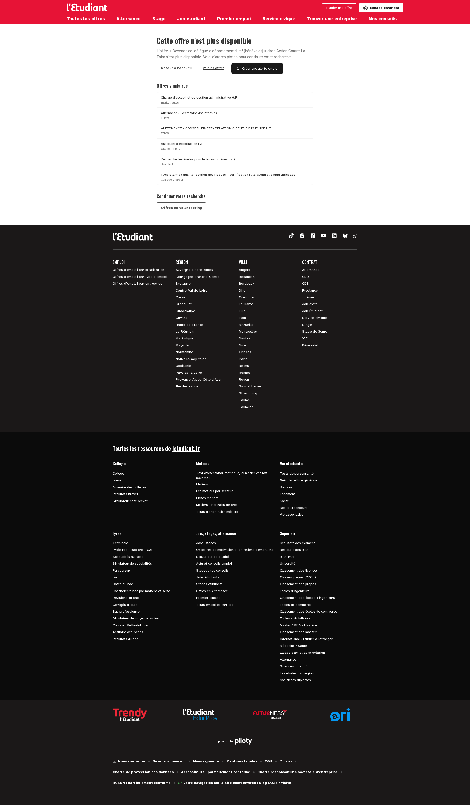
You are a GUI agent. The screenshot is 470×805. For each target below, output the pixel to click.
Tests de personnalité (297, 473)
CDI (305, 283)
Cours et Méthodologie (130, 625)
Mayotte (182, 345)
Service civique (314, 318)
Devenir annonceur (169, 761)
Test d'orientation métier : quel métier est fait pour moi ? (231, 475)
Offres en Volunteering (181, 208)
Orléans (245, 352)
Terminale (120, 543)
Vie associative (291, 515)
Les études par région (297, 673)
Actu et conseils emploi (214, 563)
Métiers (202, 484)
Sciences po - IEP (294, 666)
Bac (115, 577)
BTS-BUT (287, 557)
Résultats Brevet (125, 494)
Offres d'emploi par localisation (138, 270)
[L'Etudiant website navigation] (87, 7)
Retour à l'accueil (176, 68)
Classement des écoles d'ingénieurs (307, 598)
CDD (305, 277)
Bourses (286, 487)
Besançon (247, 277)
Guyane (182, 318)
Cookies (286, 761)
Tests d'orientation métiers (217, 512)
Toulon (244, 400)
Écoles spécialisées (295, 618)
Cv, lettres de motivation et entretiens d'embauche (235, 550)
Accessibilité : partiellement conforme (215, 772)
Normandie (184, 352)
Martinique (184, 338)
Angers (244, 270)
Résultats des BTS (294, 550)
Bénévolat (310, 345)
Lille (242, 311)
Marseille (246, 325)
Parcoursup (121, 570)
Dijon (243, 290)
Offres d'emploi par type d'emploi (140, 277)
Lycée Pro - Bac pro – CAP (133, 550)
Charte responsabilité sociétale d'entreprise (298, 772)
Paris (243, 359)
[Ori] (340, 714)
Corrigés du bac (125, 605)
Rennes (245, 373)
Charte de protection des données (143, 772)
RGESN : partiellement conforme (142, 783)
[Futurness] (270, 714)
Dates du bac (123, 584)
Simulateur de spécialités (132, 563)
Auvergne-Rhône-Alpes (194, 270)
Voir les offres (213, 68)
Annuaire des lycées (128, 632)
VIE (305, 338)
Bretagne (183, 283)
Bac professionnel (126, 611)
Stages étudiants (209, 584)
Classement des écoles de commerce (308, 611)
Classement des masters (299, 632)
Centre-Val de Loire (192, 290)
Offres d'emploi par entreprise (137, 283)
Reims (244, 366)
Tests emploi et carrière (215, 605)
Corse (180, 297)
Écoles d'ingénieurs (294, 591)
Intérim (308, 297)
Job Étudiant (312, 311)
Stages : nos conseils (212, 570)
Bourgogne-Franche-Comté (198, 277)
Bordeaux (246, 283)
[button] (291, 236)
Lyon (242, 318)
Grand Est (184, 304)
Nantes (244, 338)
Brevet (118, 480)
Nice (242, 345)
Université (287, 563)
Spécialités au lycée (128, 557)
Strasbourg (248, 393)
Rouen (244, 379)
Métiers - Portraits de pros (217, 505)
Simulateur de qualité (212, 557)
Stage (307, 325)
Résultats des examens (297, 543)
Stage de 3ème (314, 331)
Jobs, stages (206, 543)
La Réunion (185, 331)
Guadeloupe (185, 311)
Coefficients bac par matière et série (141, 591)
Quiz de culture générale (298, 480)
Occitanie (183, 366)
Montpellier (248, 331)
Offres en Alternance (212, 591)
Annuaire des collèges (129, 487)
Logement (287, 494)
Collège (118, 473)
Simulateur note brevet (130, 501)
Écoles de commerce (296, 605)
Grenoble (246, 297)
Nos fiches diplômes (295, 680)
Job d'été (310, 304)
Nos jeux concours (293, 508)
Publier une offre (339, 8)
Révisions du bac (126, 598)
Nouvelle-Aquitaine (191, 359)
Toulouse (246, 407)
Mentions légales (241, 761)
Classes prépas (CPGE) (298, 577)
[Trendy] (130, 714)
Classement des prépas (298, 584)
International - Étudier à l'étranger (306, 639)
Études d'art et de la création (302, 653)
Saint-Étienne (250, 386)
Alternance (310, 270)
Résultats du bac (125, 639)
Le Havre (246, 304)
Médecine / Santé (293, 646)
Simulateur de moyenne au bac (136, 618)
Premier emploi (208, 598)
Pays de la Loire (189, 373)
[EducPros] (200, 714)
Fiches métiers (207, 498)
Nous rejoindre (206, 761)
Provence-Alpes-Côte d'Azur (199, 379)
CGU (268, 761)
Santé (284, 501)
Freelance (310, 290)
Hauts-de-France (189, 325)
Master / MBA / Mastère (298, 625)
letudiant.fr (186, 448)
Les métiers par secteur (214, 491)
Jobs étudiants (207, 577)
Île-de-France (187, 386)
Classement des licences (299, 570)
